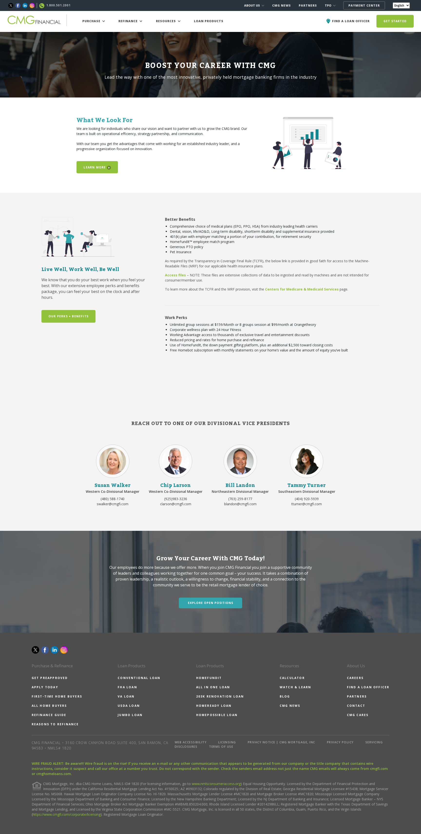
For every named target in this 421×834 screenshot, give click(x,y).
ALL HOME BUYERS (49, 706)
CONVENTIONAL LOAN (139, 678)
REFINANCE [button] (128, 21)
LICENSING (227, 742)
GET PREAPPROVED (50, 678)
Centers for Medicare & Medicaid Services (302, 289)
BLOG (285, 696)
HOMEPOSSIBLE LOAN (217, 715)
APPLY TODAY (45, 687)
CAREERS (355, 678)
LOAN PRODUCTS (208, 21)
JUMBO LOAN (130, 715)
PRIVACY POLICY (340, 742)
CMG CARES (358, 715)
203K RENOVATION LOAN (220, 696)
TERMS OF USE (221, 747)
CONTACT (356, 706)
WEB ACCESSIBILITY (191, 742)
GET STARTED (395, 21)
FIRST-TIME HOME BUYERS (57, 696)
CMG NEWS (281, 5)
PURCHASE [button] (91, 21)
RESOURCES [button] (166, 21)
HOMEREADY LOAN (214, 706)
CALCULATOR (292, 678)
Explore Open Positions (210, 603)
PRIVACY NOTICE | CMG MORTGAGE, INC (281, 742)
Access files (175, 275)
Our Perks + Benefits (68, 316)
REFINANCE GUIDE (49, 715)
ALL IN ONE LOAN (213, 687)
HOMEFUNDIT (209, 678)
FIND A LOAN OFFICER (368, 687)
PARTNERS (308, 5)
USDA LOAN (129, 706)
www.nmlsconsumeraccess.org (216, 783)
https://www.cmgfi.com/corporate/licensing (67, 814)
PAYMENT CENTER (364, 5)
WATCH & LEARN (295, 687)
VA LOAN (126, 696)
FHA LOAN (127, 687)
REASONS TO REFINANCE (55, 724)
